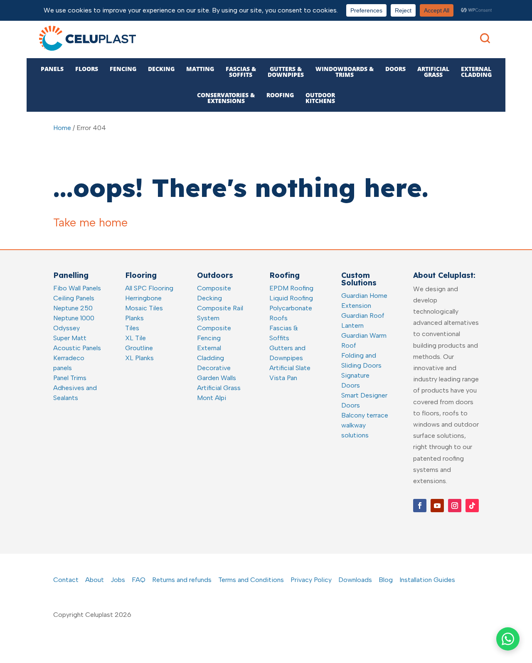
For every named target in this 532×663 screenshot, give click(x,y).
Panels (52, 69)
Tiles (132, 328)
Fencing (123, 69)
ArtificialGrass (433, 72)
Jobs (118, 580)
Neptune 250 (73, 308)
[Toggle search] (485, 38)
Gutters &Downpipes (286, 72)
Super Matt (69, 338)
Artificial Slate (289, 368)
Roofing (280, 95)
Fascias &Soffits (241, 72)
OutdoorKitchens (320, 98)
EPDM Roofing (291, 288)
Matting (200, 69)
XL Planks (139, 358)
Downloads (355, 580)
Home (62, 128)
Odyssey (66, 328)
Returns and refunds (182, 580)
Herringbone (143, 298)
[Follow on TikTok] (472, 505)
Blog (386, 580)
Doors (395, 69)
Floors (86, 69)
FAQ (138, 580)
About (94, 580)
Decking (161, 69)
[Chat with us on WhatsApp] (508, 639)
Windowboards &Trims (344, 72)
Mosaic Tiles (144, 308)
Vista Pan (283, 378)
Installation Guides (427, 580)
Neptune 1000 (73, 318)
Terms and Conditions (251, 580)
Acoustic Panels (77, 348)
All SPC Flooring (149, 288)
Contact (66, 580)
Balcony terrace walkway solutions (364, 425)
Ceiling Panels (73, 298)
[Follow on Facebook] (419, 505)
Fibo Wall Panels (77, 288)
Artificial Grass (219, 388)
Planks (134, 318)
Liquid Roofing (291, 298)
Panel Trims (69, 378)
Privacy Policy (311, 580)
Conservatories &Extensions (226, 98)
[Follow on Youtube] (437, 505)
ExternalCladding (476, 72)
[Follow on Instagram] (454, 505)
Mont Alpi (211, 398)
